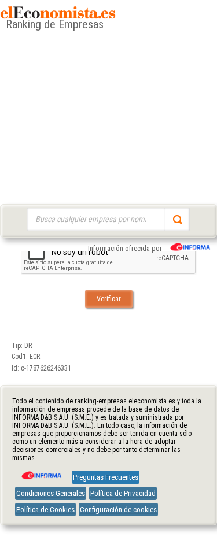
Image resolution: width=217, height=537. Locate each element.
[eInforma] (40, 471)
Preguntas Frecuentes (105, 477)
